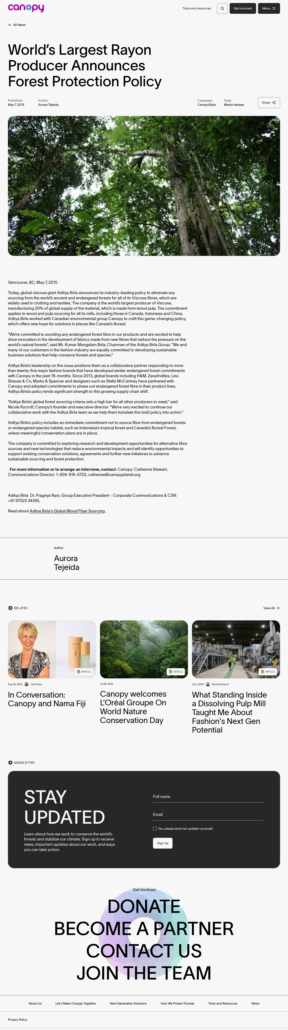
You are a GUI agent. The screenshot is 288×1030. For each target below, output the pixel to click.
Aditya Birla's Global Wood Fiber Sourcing (67, 511)
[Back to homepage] (26, 8)
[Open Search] (222, 8)
